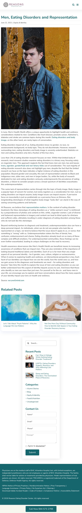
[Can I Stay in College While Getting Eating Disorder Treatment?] (30, 357)
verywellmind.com (16, 280)
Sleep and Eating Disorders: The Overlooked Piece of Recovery (46, 375)
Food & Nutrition (33, 398)
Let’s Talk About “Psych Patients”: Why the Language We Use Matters (20, 324)
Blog (29, 392)
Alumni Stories (33, 388)
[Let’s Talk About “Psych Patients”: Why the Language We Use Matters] (20, 296)
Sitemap (50, 488)
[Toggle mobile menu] (78, 5)
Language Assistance (10, 488)
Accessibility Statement (70, 491)
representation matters (36, 207)
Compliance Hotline (51, 491)
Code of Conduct (36, 491)
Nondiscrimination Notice (39, 486)
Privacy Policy (25, 488)
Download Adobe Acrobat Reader (15, 491)
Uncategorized (32, 402)
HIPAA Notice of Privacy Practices (15, 486)
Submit (32, 452)
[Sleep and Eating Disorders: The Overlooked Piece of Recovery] (30, 375)
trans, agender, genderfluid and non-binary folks (22, 165)
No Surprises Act (38, 488)
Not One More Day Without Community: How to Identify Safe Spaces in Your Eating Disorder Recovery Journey (61, 326)
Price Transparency (58, 486)
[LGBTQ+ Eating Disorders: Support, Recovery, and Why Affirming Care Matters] (30, 365)
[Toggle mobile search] (73, 5)
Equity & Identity (20, 23)
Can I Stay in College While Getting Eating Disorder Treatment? (44, 357)
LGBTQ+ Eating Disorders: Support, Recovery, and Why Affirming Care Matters (46, 366)
